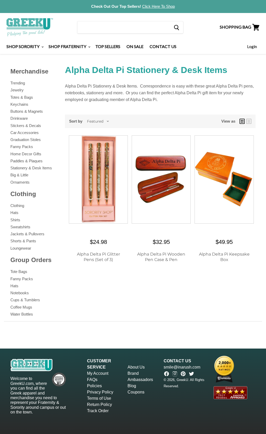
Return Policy (99, 404)
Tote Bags (18, 271)
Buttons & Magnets (26, 111)
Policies (94, 386)
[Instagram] (175, 374)
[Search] (176, 27)
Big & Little (19, 175)
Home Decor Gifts (25, 154)
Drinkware (19, 118)
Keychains (19, 104)
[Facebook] (166, 374)
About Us (136, 367)
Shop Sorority (23, 46)
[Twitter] (191, 374)
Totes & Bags (21, 97)
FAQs (92, 379)
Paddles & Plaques (26, 161)
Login (252, 46)
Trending (17, 83)
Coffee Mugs (21, 307)
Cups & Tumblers (25, 300)
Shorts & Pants (23, 241)
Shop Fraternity (68, 46)
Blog (132, 386)
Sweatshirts (20, 227)
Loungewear (20, 248)
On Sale (135, 46)
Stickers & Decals (25, 125)
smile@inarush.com (182, 367)
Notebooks (19, 293)
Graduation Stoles (25, 139)
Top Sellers (107, 46)
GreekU (182, 380)
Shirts (15, 220)
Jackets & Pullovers (27, 234)
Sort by (75, 121)
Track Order (98, 411)
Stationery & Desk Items (31, 168)
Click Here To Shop (158, 6)
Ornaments (20, 182)
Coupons (136, 392)
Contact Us (163, 46)
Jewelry (17, 90)
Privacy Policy (100, 392)
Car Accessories (24, 132)
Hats (14, 212)
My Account (97, 373)
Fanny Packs (21, 146)
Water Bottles (21, 314)
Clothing (17, 205)
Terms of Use (99, 398)
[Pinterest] (183, 374)
